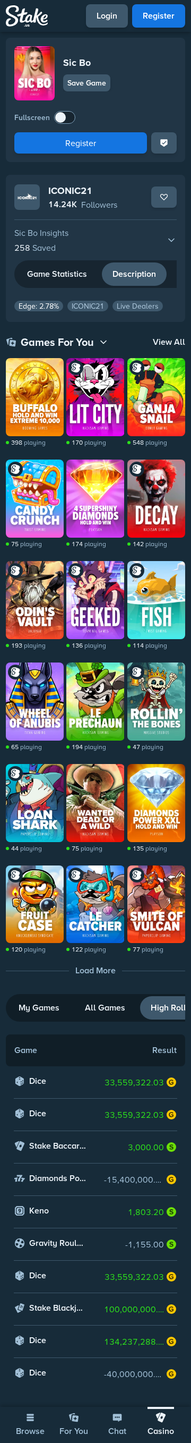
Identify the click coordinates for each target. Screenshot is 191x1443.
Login (107, 16)
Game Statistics (57, 274)
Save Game (86, 83)
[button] (95, 240)
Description (134, 274)
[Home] (27, 16)
